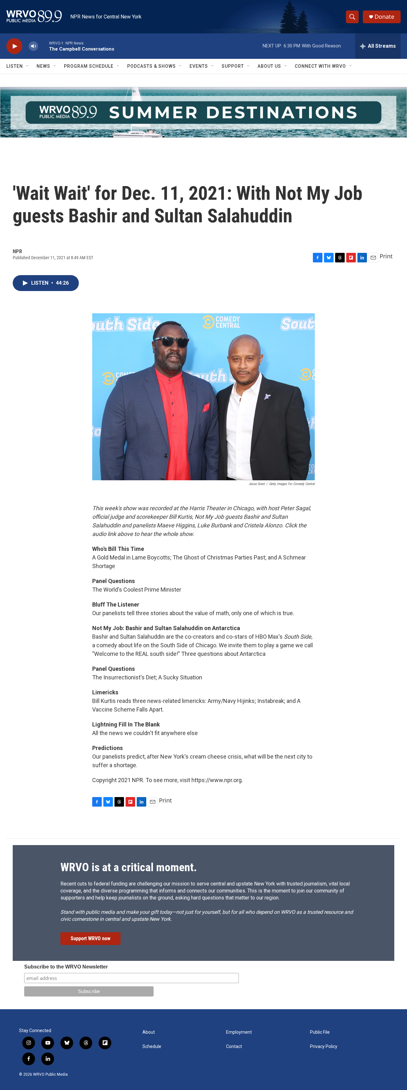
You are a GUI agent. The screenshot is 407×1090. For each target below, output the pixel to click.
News (43, 66)
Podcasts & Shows (151, 66)
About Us (269, 66)
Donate (384, 16)
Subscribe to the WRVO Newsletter (66, 966)
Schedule (151, 1046)
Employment (239, 1032)
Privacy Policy (323, 1046)
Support (233, 66)
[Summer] (203, 112)
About (148, 1032)
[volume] (33, 46)
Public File (320, 1032)
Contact (234, 1046)
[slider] (44, 46)
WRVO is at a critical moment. (128, 867)
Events (199, 66)
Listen (14, 66)
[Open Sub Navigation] (27, 66)
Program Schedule (89, 66)
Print (386, 256)
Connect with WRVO (320, 66)
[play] (14, 46)
